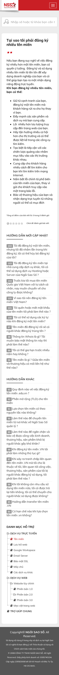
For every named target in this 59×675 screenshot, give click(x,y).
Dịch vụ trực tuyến (23, 533)
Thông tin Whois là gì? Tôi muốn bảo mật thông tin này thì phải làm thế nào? (27, 340)
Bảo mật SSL (20, 561)
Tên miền (18, 539)
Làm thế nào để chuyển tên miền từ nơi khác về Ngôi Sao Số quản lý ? (27, 422)
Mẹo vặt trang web (24, 605)
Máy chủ (18, 566)
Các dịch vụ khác (23, 572)
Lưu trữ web (20, 544)
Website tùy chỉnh (23, 583)
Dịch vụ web (18, 577)
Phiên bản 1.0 (24, 589)
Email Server (20, 555)
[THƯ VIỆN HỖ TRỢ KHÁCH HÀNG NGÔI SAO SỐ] (10, 3)
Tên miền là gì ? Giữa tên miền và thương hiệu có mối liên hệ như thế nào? (28, 363)
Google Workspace (24, 550)
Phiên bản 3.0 (24, 600)
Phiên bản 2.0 (24, 594)
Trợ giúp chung (21, 611)
